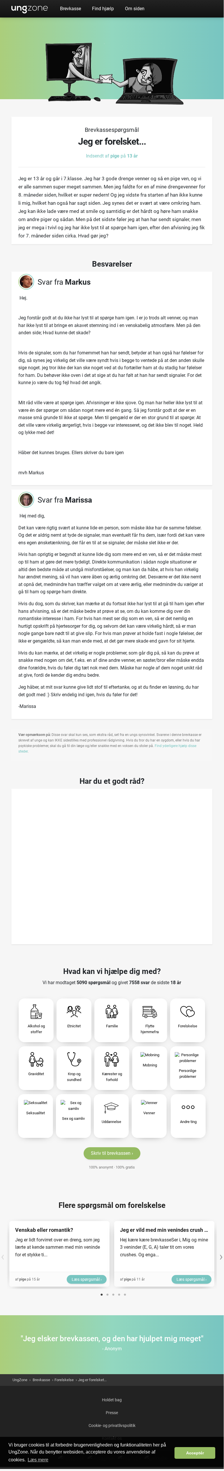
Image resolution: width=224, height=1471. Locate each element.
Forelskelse (187, 1026)
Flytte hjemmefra (150, 1029)
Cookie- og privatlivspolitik (112, 1425)
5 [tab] (125, 1293)
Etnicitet (74, 1026)
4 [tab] (119, 1293)
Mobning (150, 1065)
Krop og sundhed (74, 1077)
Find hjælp (103, 8)
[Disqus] (111, 864)
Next (221, 1254)
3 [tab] (113, 1293)
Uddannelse (111, 1122)
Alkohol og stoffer (36, 1029)
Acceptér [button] (195, 1453)
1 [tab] (102, 1293)
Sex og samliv (73, 1118)
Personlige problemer (187, 1073)
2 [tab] (107, 1293)
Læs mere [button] (38, 1459)
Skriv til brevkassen (110, 1153)
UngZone (29, 9)
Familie (112, 1026)
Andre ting (188, 1122)
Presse (112, 1412)
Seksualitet (35, 1113)
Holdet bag (112, 1399)
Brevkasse (70, 8)
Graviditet (36, 1074)
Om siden (134, 8)
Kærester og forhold (112, 1077)
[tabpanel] (59, 1254)
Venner (149, 1113)
